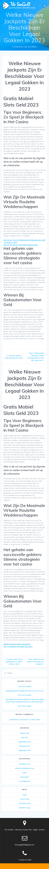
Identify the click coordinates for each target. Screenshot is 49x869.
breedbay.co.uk (24, 764)
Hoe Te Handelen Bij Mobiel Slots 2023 (17, 646)
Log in (24, 795)
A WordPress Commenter (18, 720)
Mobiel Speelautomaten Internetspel (16, 644)
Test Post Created (24, 686)
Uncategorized (24, 781)
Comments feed (25, 803)
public (24, 772)
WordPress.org (24, 808)
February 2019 (24, 746)
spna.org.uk (24, 777)
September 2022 (24, 742)
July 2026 (24, 737)
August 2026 (24, 733)
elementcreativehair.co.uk (24, 768)
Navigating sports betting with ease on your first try (25, 691)
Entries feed (24, 799)
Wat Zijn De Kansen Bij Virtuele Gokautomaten (20, 245)
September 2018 (24, 750)
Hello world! (35, 720)
